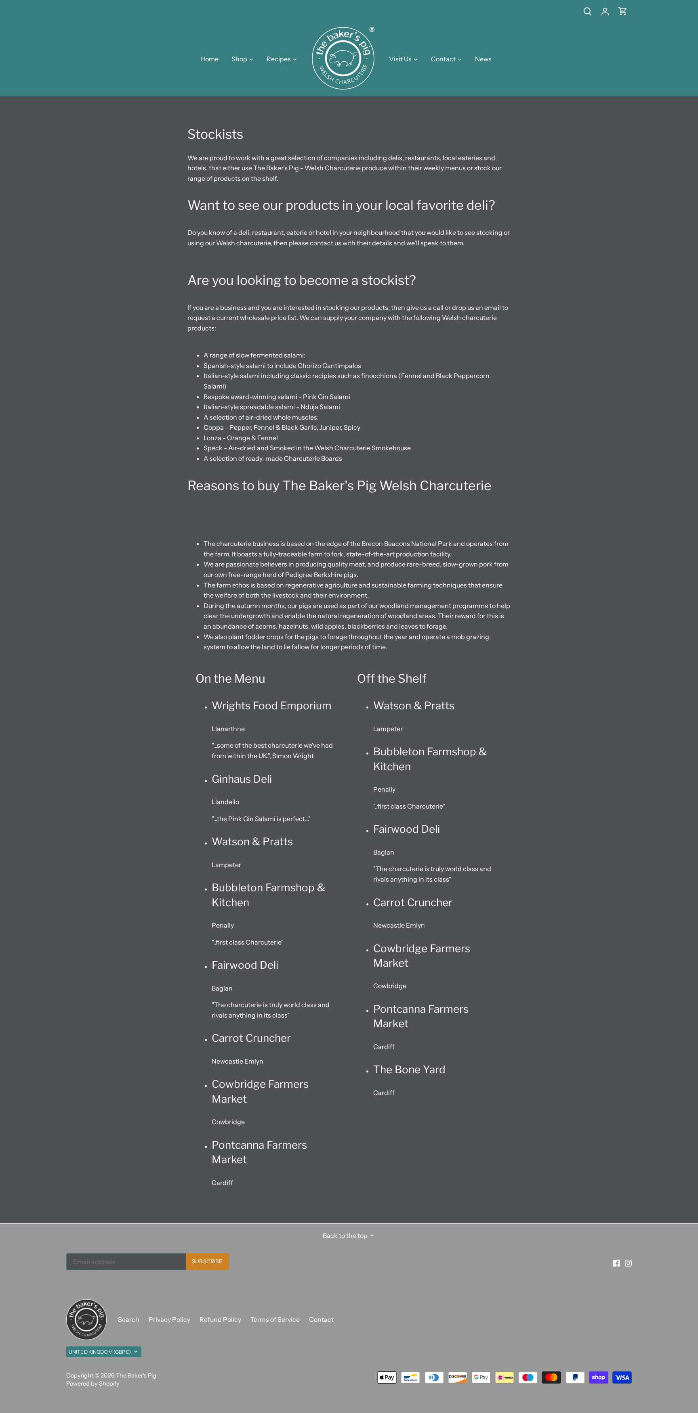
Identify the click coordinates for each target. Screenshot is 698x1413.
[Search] (587, 11)
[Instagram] (628, 1262)
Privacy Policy (169, 1319)
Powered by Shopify (93, 1383)
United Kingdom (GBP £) (100, 1352)
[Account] (605, 11)
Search (128, 1319)
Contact (321, 1319)
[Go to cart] (623, 11)
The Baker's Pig (136, 1375)
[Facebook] (616, 1262)
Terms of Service (275, 1319)
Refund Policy (220, 1319)
